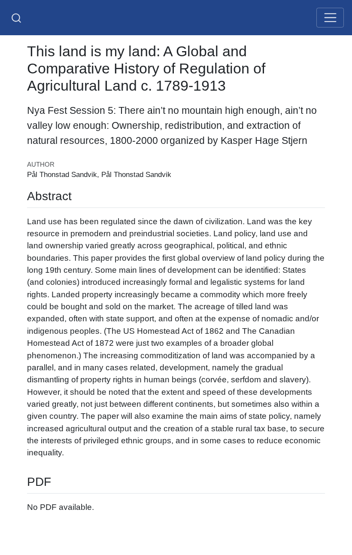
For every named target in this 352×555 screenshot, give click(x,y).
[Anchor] (78, 195)
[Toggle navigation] (330, 17)
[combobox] (16, 17)
